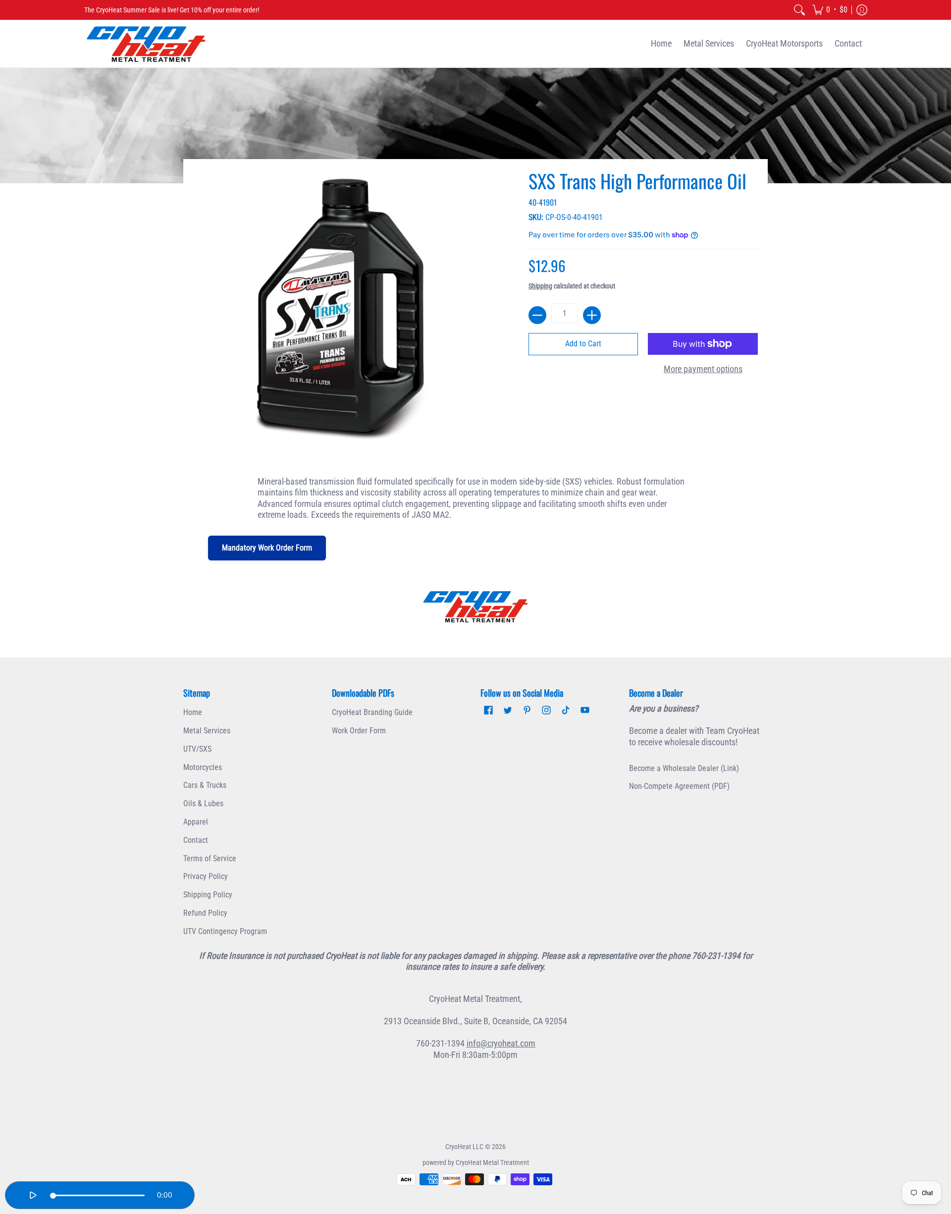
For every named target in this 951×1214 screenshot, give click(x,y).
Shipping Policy (207, 894)
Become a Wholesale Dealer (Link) (684, 768)
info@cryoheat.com (501, 1043)
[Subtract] (537, 315)
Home (192, 712)
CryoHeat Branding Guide (372, 712)
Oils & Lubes (203, 803)
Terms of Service (209, 858)
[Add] (592, 315)
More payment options (703, 369)
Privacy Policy (205, 876)
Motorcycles (202, 767)
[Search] (799, 10)
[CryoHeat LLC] (146, 43)
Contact (195, 840)
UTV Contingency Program (225, 931)
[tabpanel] (475, 496)
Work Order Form (359, 730)
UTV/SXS (197, 749)
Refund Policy (205, 913)
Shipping (540, 286)
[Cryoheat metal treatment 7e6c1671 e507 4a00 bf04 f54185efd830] (475, 606)
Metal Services (206, 730)
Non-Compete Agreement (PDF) (679, 786)
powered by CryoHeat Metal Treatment (476, 1162)
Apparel (195, 822)
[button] (830, 10)
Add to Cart (583, 343)
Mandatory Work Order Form (267, 547)
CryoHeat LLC (464, 1147)
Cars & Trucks (204, 785)
